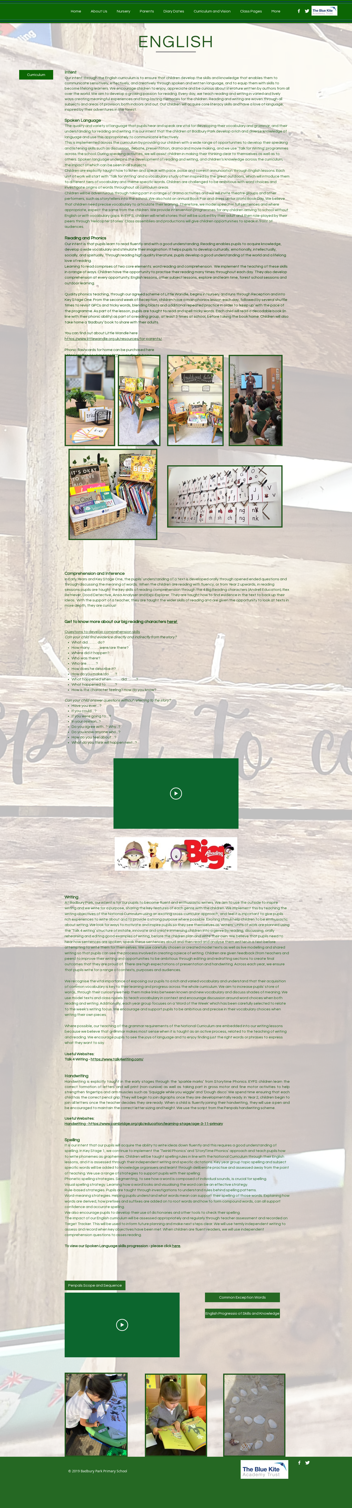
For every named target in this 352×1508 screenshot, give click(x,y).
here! (172, 621)
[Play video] (176, 794)
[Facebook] (298, 11)
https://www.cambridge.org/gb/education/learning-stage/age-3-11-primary (156, 1124)
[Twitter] (307, 11)
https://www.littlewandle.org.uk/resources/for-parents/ (113, 339)
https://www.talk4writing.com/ (117, 1059)
